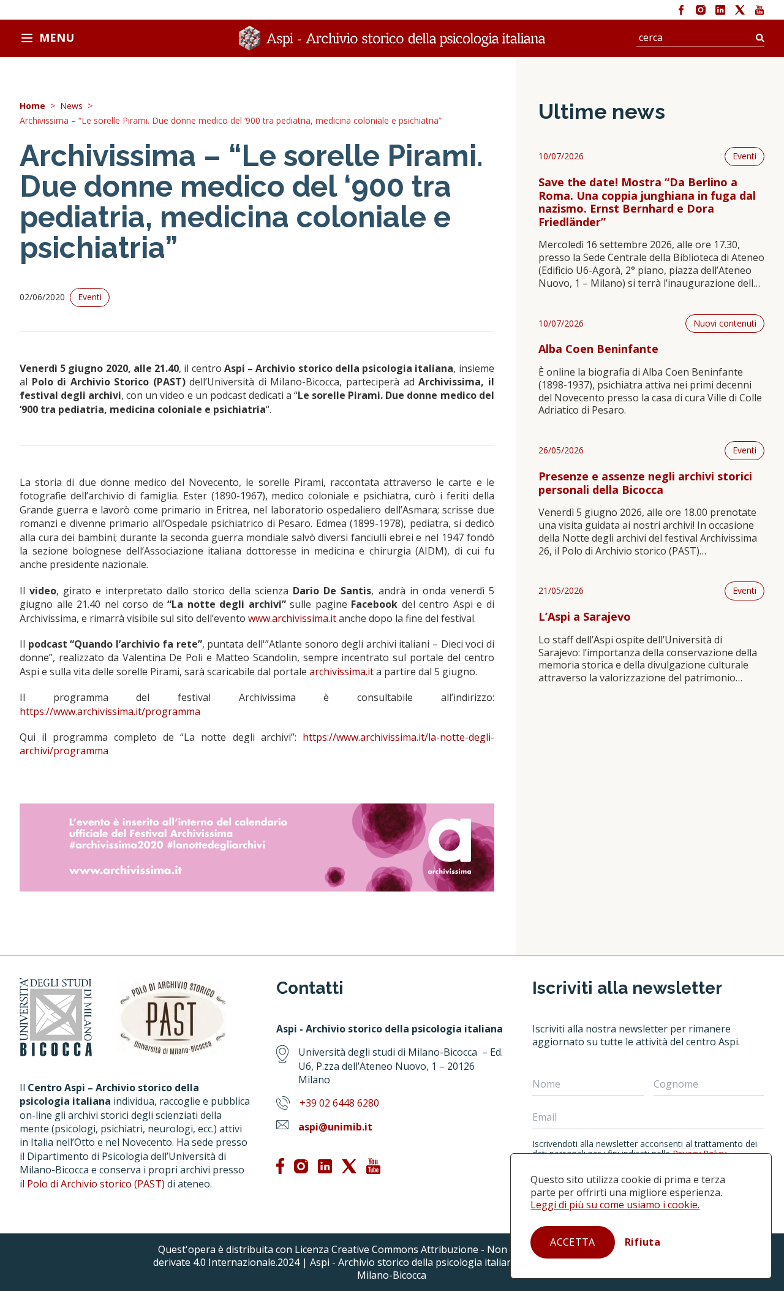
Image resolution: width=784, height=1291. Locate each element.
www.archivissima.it (292, 618)
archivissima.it (341, 671)
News (71, 106)
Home (32, 106)
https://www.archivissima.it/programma (110, 711)
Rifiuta (642, 1242)
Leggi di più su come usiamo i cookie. (614, 1204)
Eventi (744, 156)
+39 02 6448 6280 (339, 1103)
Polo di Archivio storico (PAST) (96, 1184)
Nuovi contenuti (724, 323)
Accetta (572, 1242)
